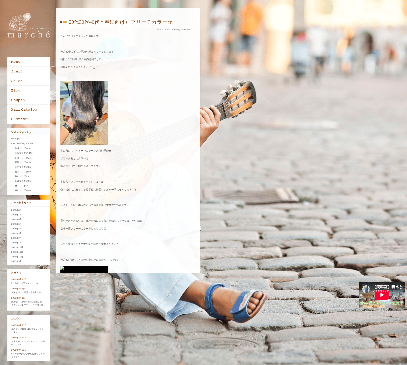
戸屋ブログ (20, 158)
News (14, 138)
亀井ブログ (20, 148)
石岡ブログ (20, 162)
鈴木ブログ (20, 172)
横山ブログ (20, 176)
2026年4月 (16, 229)
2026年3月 (16, 233)
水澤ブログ (20, 181)
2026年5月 (16, 224)
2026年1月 (16, 242)
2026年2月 (16, 238)
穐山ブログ (20, 190)
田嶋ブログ (187, 29)
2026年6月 (16, 219)
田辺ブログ (20, 167)
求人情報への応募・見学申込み (26, 292)
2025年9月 (16, 261)
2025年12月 (17, 247)
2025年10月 (17, 256)
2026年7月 (16, 215)
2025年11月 (17, 252)
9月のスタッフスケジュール (24, 283)
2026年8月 (16, 210)
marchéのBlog (18, 143)
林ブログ (19, 186)
